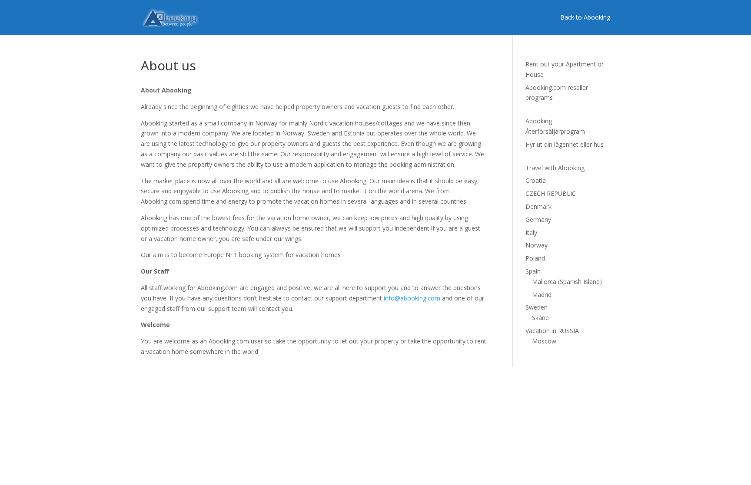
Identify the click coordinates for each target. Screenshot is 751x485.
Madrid (542, 294)
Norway (536, 245)
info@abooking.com (412, 298)
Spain (533, 271)
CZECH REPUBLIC (550, 193)
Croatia (535, 180)
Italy (531, 232)
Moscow (544, 341)
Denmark (538, 206)
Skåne (540, 317)
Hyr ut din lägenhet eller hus (564, 144)
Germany (538, 219)
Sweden (536, 307)
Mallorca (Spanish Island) (567, 281)
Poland (535, 258)
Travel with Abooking (555, 168)
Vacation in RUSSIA (552, 331)
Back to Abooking (585, 17)
